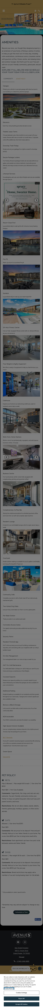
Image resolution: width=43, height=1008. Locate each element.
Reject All (21, 998)
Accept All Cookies (21, 1004)
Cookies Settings (21, 992)
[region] (21, 991)
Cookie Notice (9, 988)
